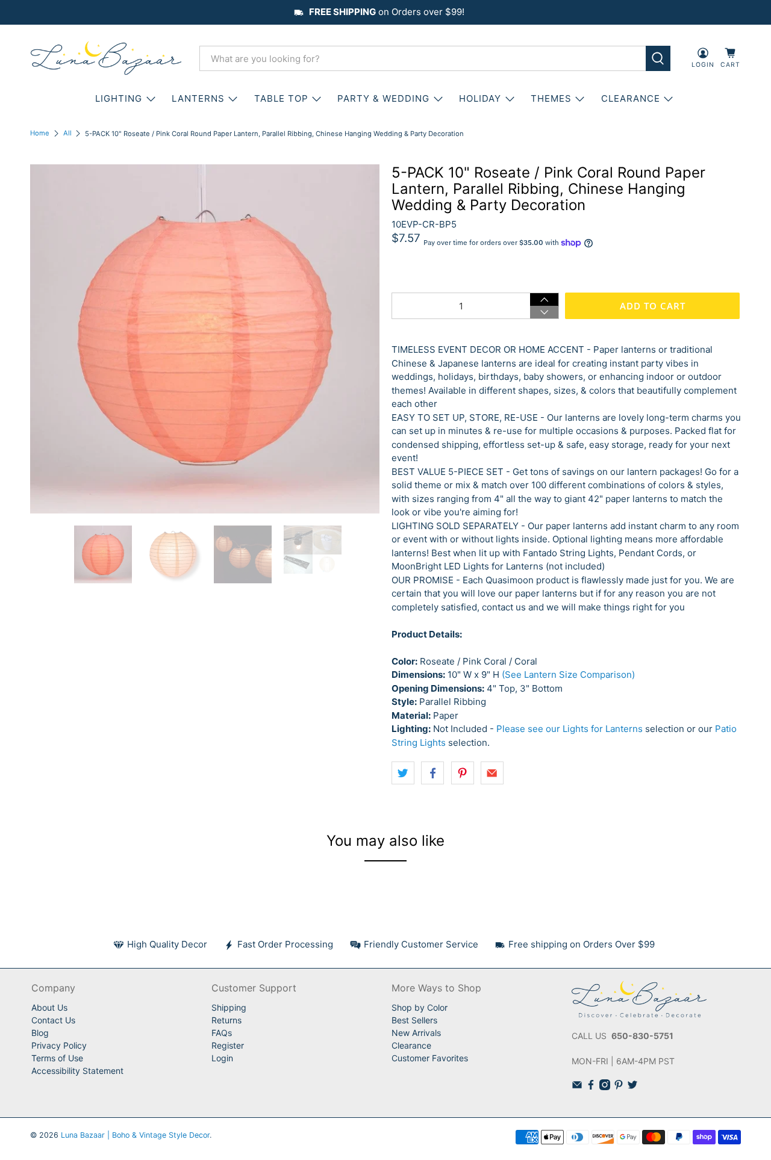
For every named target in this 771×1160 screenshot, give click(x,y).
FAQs (221, 1033)
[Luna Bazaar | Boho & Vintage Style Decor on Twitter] (632, 1087)
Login (222, 1058)
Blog (40, 1033)
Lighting (118, 98)
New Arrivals (416, 1033)
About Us (49, 1007)
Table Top (281, 98)
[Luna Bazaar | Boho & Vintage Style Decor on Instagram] (604, 1087)
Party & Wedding (383, 98)
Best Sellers (414, 1020)
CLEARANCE (630, 98)
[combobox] (422, 58)
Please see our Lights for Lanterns (569, 728)
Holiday (480, 98)
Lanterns (198, 98)
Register (227, 1045)
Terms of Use (57, 1058)
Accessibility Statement (77, 1070)
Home (39, 133)
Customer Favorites (430, 1058)
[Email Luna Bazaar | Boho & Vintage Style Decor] (577, 1087)
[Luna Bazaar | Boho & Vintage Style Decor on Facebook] (590, 1087)
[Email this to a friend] (492, 772)
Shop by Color (420, 1007)
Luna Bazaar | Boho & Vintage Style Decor (135, 1135)
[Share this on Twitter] (403, 772)
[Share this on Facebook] (432, 772)
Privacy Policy (59, 1045)
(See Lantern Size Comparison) (568, 674)
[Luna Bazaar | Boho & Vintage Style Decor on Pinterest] (618, 1087)
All (67, 133)
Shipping (228, 1007)
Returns (226, 1020)
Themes (551, 98)
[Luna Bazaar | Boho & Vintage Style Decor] (106, 58)
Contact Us (53, 1020)
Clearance (411, 1045)
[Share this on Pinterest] (462, 772)
